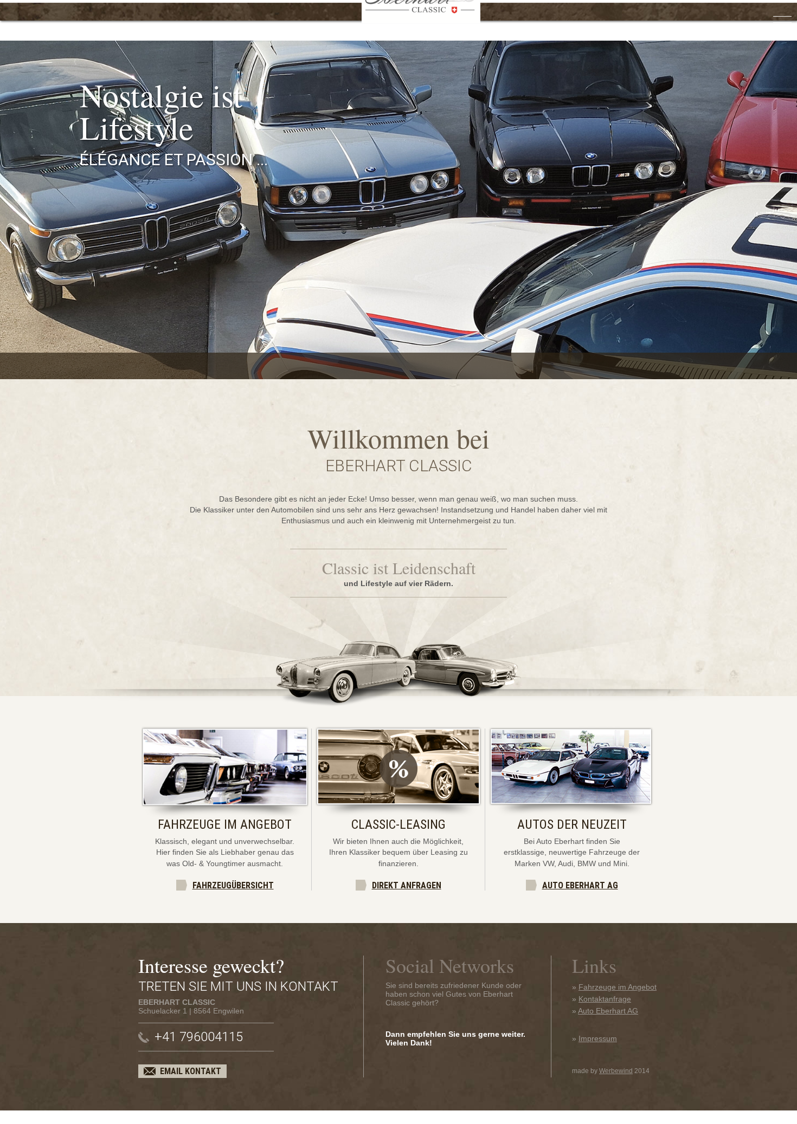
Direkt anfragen (406, 885)
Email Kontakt (190, 1071)
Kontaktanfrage (605, 999)
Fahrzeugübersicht (233, 885)
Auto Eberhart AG (580, 885)
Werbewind (616, 1071)
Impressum (598, 1038)
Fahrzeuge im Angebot (618, 987)
